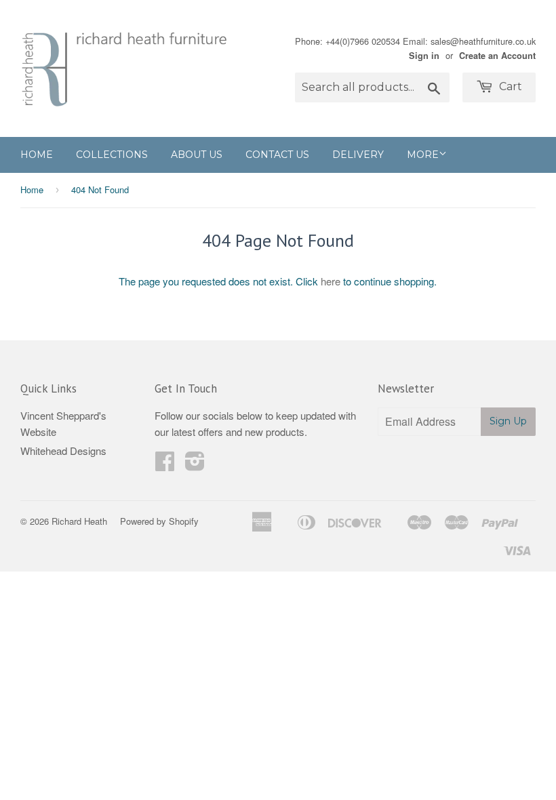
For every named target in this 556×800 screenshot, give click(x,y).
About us (196, 154)
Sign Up (508, 421)
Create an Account (497, 55)
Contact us (277, 154)
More (423, 154)
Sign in (424, 55)
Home (36, 154)
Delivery (358, 154)
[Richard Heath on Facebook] (165, 465)
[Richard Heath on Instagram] (194, 465)
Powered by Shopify (159, 521)
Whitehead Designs (63, 450)
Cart (509, 86)
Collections (112, 154)
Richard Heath (79, 521)
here (330, 281)
